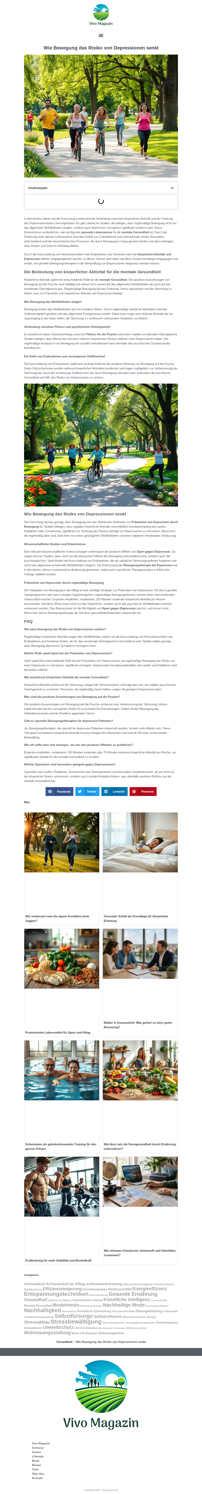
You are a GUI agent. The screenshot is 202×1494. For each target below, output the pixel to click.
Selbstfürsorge (74, 1316)
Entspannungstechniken (56, 1294)
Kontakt (37, 1478)
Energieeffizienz (149, 1288)
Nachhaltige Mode (124, 1305)
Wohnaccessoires (136, 1328)
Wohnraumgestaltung (47, 1332)
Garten (36, 1452)
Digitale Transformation (158, 1284)
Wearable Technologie (114, 1328)
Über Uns (38, 1473)
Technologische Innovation (140, 1323)
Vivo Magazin (41, 1443)
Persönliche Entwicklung (94, 1311)
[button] (101, 35)
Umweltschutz (58, 1327)
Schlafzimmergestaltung (39, 1317)
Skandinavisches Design (139, 1316)
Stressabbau (37, 1322)
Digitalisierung (33, 1289)
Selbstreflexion (108, 1316)
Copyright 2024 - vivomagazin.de (101, 1490)
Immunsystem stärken (87, 1300)
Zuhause (38, 1447)
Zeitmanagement (111, 1333)
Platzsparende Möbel (123, 1311)
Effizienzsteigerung (62, 1288)
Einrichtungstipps (95, 1289)
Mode (35, 1460)
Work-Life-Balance (84, 1333)
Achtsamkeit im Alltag (65, 1284)
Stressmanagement (113, 1323)
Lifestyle (38, 1456)
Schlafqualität (170, 1311)
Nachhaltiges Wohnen (157, 1306)
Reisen (36, 1465)
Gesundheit (35, 1299)
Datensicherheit (132, 1284)
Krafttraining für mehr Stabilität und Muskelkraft (58, 1260)
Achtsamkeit (34, 1284)
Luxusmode (159, 1300)
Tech (35, 1469)
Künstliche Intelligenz (127, 1299)
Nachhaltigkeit (42, 1310)
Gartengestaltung (98, 1295)
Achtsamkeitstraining (104, 1284)
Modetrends (65, 1305)
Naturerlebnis (69, 1311)
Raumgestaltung (149, 1311)
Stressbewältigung (76, 1321)
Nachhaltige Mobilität (91, 1306)
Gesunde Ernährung (132, 1294)
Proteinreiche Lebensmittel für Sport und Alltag (57, 1032)
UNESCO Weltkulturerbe (88, 1328)
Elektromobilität (120, 1289)
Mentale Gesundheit (38, 1305)
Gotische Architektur (60, 1300)
